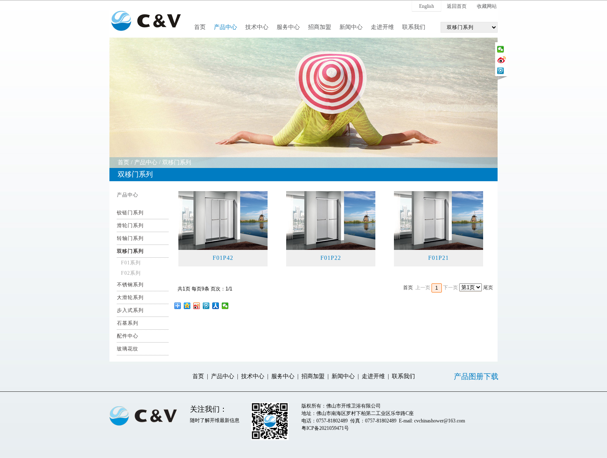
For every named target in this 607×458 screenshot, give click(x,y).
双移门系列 (176, 162)
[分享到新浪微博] (501, 59)
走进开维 (382, 27)
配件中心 (127, 336)
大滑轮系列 (130, 297)
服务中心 (288, 27)
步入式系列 (130, 310)
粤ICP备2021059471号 (325, 428)
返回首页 (457, 6)
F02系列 (131, 273)
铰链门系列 (130, 213)
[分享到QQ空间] (187, 305)
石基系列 (127, 323)
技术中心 (256, 27)
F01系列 (131, 263)
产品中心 (225, 27)
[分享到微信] (500, 49)
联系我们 (413, 27)
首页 (200, 27)
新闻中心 (351, 27)
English (426, 6)
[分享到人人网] (215, 305)
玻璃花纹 (127, 349)
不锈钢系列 (130, 285)
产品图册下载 (476, 376)
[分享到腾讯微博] (500, 70)
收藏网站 (487, 6)
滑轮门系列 (130, 225)
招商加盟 (319, 27)
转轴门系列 (130, 238)
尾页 (488, 287)
